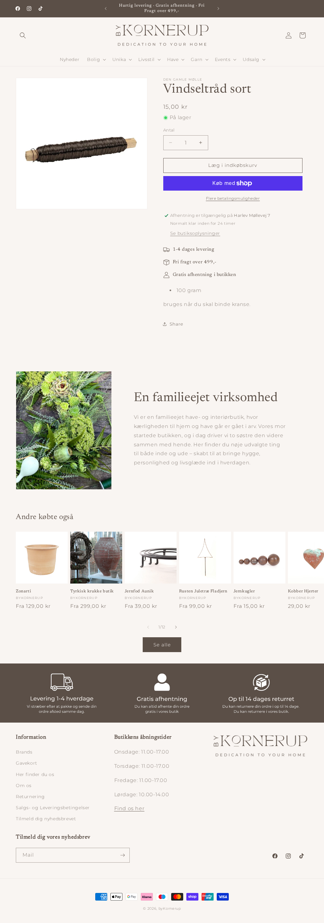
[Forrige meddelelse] (106, 9)
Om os (24, 785)
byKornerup (170, 908)
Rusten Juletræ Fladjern (203, 591)
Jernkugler (244, 591)
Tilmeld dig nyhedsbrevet (46, 819)
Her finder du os (35, 774)
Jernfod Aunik (139, 591)
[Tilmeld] (122, 855)
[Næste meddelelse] (218, 9)
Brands (24, 752)
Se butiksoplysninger (195, 233)
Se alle (162, 645)
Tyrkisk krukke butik (92, 591)
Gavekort (26, 763)
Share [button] (176, 324)
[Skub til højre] (176, 627)
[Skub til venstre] (148, 627)
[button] (23, 35)
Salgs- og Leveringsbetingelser (53, 807)
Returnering (30, 796)
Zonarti (23, 591)
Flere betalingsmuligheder (233, 198)
